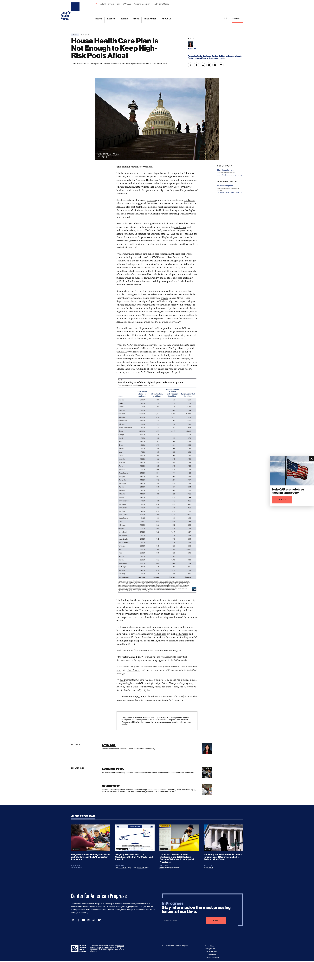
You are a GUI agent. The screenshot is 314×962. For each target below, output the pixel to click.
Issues (98, 18)
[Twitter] (73, 920)
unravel (179, 617)
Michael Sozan (164, 868)
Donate (236, 18)
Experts (111, 18)
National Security (142, 4)
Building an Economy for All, (230, 56)
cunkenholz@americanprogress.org (229, 175)
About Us (166, 18)
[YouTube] (83, 920)
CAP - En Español (211, 951)
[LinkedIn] (94, 920)
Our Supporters (210, 954)
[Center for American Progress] (75, 11)
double (130, 637)
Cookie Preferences (212, 957)
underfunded (123, 217)
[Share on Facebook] (196, 65)
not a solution (137, 213)
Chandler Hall (208, 868)
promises (151, 200)
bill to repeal (173, 173)
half (145, 230)
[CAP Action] (79, 948)
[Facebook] (78, 920)
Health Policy (111, 785)
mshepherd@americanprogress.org (229, 192)
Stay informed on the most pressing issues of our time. (196, 907)
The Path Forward (106, 4)
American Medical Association (135, 210)
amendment (133, 173)
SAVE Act (127, 4)
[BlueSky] (99, 920)
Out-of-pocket (133, 670)
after (135, 630)
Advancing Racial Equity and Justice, (203, 56)
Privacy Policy (210, 949)
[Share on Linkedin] (202, 65)
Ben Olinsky (174, 868)
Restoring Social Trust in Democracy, (203, 58)
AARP (158, 210)
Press (136, 18)
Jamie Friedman (120, 868)
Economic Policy (113, 768)
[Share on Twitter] (190, 65)
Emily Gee (109, 745)
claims (133, 301)
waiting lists (160, 633)
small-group (180, 227)
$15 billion (141, 260)
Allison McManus (143, 868)
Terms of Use (209, 946)
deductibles (182, 633)
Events (124, 18)
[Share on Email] (214, 65)
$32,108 (164, 298)
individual (122, 230)
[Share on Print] (221, 65)
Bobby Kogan (131, 868)
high (162, 190)
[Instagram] (89, 920)
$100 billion (166, 257)
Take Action (150, 18)
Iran (118, 4)
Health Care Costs (160, 4)
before (125, 630)
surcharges (122, 617)
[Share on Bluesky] (208, 65)
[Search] (225, 20)
